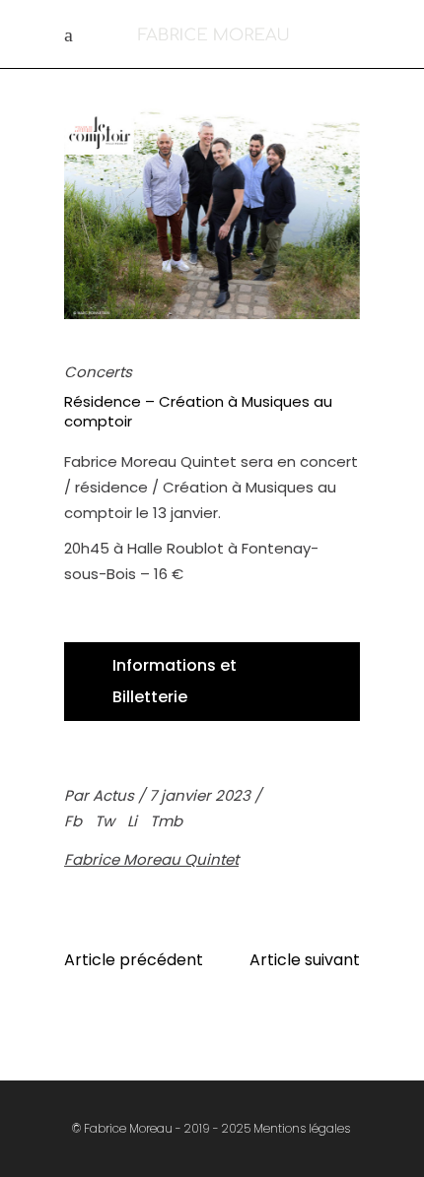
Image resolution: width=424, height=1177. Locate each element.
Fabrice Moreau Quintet (151, 859)
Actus (115, 795)
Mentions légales (301, 1128)
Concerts (98, 371)
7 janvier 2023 (201, 795)
